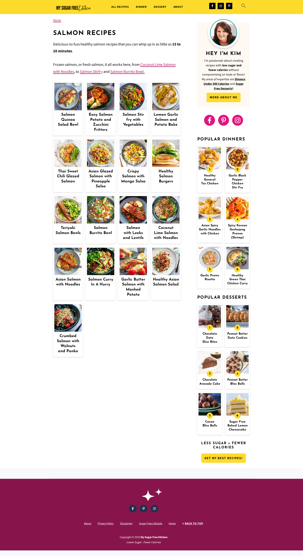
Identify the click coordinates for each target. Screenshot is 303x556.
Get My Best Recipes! (223, 458)
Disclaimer (126, 523)
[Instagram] (237, 120)
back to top (194, 523)
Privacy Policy (106, 523)
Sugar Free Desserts (229, 86)
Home (57, 20)
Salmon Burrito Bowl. (127, 71)
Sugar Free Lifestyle (150, 523)
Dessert (160, 7)
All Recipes (120, 7)
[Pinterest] (223, 120)
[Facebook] (209, 120)
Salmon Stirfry (91, 71)
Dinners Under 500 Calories (224, 81)
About (178, 7)
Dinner (141, 7)
